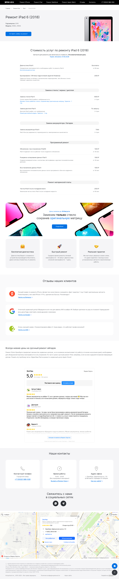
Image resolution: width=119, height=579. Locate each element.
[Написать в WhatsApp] (55, 503)
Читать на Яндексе (24, 297)
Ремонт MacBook (52, 2)
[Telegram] (63, 503)
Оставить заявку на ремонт (18, 34)
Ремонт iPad (38, 2)
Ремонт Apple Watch (69, 2)
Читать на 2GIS (23, 330)
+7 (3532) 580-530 (107, 2)
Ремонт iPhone (25, 2)
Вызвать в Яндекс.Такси (59, 481)
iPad (24, 8)
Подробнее (59, 226)
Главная (8, 8)
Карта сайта (68, 575)
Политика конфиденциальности (50, 575)
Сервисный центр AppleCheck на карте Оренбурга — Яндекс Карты (59, 441)
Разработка (104, 575)
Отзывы (82, 2)
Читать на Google (24, 315)
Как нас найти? (96, 481)
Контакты (92, 2)
